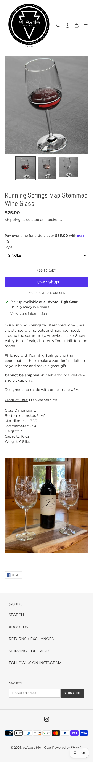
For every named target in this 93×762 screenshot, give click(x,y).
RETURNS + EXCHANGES (31, 639)
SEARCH (16, 615)
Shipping (13, 220)
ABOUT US (18, 627)
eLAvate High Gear (37, 747)
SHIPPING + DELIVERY (29, 651)
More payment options (46, 293)
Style (8, 247)
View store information (28, 314)
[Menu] (85, 25)
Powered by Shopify (67, 747)
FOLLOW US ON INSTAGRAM (35, 663)
